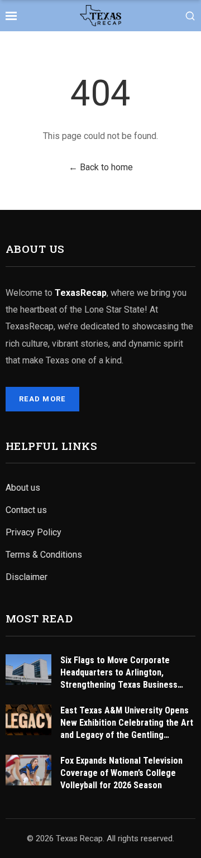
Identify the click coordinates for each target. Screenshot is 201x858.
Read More (42, 399)
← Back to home (101, 167)
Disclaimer (26, 577)
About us (23, 487)
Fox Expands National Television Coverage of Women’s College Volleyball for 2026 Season (121, 772)
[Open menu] (11, 15)
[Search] (190, 16)
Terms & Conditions (44, 554)
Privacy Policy (33, 532)
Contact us (26, 510)
